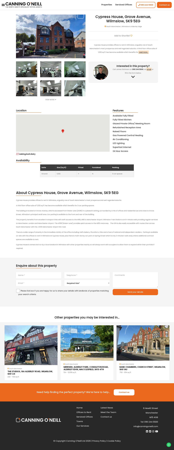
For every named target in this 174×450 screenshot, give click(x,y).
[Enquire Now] (133, 78)
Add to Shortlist (122, 35)
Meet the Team (108, 412)
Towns (79, 421)
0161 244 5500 (146, 5)
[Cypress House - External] (50, 36)
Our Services (82, 425)
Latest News (107, 407)
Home (79, 407)
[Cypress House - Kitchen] (74, 88)
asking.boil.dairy (26, 154)
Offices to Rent (83, 412)
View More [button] (50, 99)
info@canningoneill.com (146, 426)
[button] (63, 131)
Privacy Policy (99, 441)
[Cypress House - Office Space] (26, 69)
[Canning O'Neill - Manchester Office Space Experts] (31, 5)
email (149, 69)
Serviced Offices (123, 4)
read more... (143, 52)
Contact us (164, 5)
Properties (106, 4)
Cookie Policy (114, 441)
